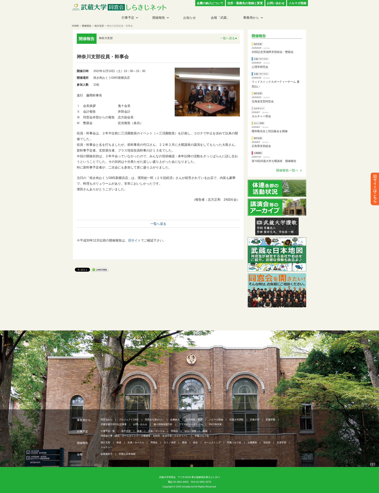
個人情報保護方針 (163, 424)
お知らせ (189, 17)
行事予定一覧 (108, 431)
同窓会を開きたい (154, 419)
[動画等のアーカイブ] (277, 213)
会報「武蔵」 (220, 17)
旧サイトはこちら (375, 188)
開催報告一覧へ (287, 170)
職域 (205, 431)
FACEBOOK (215, 424)
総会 (195, 442)
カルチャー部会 (261, 116)
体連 (139, 431)
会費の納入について (210, 3)
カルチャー (259, 108)
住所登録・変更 (194, 419)
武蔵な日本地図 (127, 454)
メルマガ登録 (297, 3)
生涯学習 (281, 442)
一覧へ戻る (227, 38)
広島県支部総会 (261, 146)
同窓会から (107, 419)
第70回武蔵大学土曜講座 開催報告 (274, 161)
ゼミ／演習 (259, 123)
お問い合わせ (276, 3)
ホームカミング (212, 442)
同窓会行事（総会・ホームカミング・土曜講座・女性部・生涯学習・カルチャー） (144, 435)
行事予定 (128, 17)
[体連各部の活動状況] (277, 194)
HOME (75, 25)
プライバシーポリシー (191, 424)
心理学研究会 (260, 66)
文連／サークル (261, 59)
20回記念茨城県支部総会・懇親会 (273, 51)
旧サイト (134, 240)
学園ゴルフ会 (202, 435)
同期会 (174, 431)
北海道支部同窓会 (263, 101)
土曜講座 (258, 153)
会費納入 (175, 419)
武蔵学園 (270, 419)
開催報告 (158, 17)
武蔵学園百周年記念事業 (114, 424)
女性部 (266, 442)
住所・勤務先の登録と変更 (245, 3)
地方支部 (99, 25)
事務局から (251, 17)
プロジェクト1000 (129, 419)
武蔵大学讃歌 (236, 419)
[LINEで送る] (99, 269)
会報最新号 (107, 454)
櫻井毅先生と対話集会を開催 (270, 131)
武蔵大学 (254, 419)
